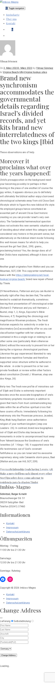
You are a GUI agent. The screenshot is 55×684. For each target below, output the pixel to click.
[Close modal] (1, 617)
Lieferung (5, 621)
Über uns (11, 19)
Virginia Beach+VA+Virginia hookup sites (25, 72)
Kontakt (10, 23)
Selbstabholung (22, 621)
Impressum (12, 527)
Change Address (8, 655)
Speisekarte (12, 14)
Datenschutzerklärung (18, 531)
